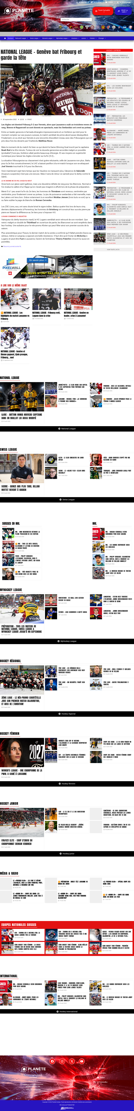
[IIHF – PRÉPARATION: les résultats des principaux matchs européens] (100, 120)
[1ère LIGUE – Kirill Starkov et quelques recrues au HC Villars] (96, 671)
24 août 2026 (63, 747)
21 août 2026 (63, 475)
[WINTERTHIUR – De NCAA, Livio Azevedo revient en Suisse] (51, 600)
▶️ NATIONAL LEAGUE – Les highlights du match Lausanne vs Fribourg (15, 315)
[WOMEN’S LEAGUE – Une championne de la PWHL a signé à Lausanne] (22, 752)
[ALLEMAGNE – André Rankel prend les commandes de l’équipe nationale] (100, 134)
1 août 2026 (20, 565)
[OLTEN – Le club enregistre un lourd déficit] (51, 460)
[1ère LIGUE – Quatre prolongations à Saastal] (96, 684)
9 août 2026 (63, 675)
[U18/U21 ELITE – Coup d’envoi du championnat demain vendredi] (22, 822)
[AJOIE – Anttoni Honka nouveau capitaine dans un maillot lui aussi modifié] (100, 163)
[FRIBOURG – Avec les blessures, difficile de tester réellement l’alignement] (96, 388)
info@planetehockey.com (33, 1086)
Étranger (101, 38)
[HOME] (5, 38)
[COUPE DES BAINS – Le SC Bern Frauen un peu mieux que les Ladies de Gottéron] (96, 744)
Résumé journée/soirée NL (12, 246)
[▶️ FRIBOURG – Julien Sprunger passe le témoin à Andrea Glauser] (96, 401)
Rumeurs (10, 38)
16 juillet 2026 (64, 687)
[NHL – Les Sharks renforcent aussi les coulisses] (100, 88)
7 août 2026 (108, 604)
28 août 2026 (108, 390)
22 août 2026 (108, 462)
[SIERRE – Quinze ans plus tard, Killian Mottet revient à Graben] (22, 468)
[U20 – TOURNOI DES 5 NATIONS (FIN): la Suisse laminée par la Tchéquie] (100, 149)
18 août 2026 (63, 829)
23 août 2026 (108, 746)
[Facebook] (52, 1061)
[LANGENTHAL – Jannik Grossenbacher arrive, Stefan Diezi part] (96, 613)
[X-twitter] (72, 1061)
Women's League (47, 38)
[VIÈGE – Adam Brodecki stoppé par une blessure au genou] (96, 460)
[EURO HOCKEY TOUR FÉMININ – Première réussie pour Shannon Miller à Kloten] (95, 948)
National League (20, 38)
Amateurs (74, 38)
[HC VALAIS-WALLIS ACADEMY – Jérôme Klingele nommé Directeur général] (51, 827)
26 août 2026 (63, 816)
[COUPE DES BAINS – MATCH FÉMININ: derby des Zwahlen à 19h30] (96, 757)
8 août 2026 (63, 603)
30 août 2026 (112, 62)
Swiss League (34, 38)
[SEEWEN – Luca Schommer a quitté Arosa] (51, 613)
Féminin (92, 38)
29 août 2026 (112, 123)
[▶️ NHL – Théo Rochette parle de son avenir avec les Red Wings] (8, 574)
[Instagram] (62, 1061)
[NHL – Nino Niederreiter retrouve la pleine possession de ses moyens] (8, 534)
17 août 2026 (108, 899)
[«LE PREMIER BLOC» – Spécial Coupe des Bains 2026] (96, 884)
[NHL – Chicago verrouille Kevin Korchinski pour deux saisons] (100, 59)
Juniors (83, 38)
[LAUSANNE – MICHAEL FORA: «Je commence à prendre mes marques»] (51, 401)
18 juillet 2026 (109, 674)
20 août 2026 (18, 900)
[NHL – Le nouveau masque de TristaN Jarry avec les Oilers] (99, 573)
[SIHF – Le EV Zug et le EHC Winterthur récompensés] (51, 814)
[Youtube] (82, 1061)
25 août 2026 (6, 493)
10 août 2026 (6, 634)
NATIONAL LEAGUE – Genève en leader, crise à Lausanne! (76, 314)
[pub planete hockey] (46, 267)
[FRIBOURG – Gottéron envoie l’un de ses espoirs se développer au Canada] (96, 827)
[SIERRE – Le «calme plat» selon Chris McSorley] (51, 473)
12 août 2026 (20, 550)
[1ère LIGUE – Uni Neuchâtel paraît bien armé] (51, 684)
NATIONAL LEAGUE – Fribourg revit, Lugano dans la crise (46, 314)
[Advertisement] (113, 265)
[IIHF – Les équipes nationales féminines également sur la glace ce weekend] (51, 757)
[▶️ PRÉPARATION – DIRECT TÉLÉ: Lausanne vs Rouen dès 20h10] (51, 884)
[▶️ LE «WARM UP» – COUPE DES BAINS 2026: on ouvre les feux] (96, 897)
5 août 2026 (108, 616)
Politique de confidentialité (33, 1089)
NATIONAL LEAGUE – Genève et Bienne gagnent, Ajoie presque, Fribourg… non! (14, 354)
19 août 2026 (63, 900)
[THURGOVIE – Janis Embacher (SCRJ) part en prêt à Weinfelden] (96, 473)
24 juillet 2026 (109, 829)
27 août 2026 (6, 847)
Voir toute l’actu (113, 249)
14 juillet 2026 (21, 576)
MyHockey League (61, 38)
